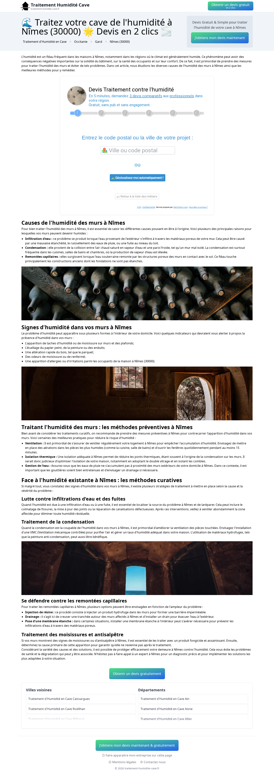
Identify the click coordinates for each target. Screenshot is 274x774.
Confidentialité (148, 207)
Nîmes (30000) (120, 42)
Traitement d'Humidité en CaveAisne (167, 709)
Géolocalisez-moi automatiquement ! (139, 178)
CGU (139, 207)
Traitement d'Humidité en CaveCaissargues (59, 699)
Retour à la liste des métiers (138, 196)
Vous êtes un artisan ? (198, 207)
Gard (98, 42)
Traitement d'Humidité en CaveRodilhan (56, 709)
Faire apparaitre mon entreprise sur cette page (139, 755)
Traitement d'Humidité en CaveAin (165, 699)
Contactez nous (155, 762)
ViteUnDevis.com (180, 207)
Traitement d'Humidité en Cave (45, 42)
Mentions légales (124, 762)
